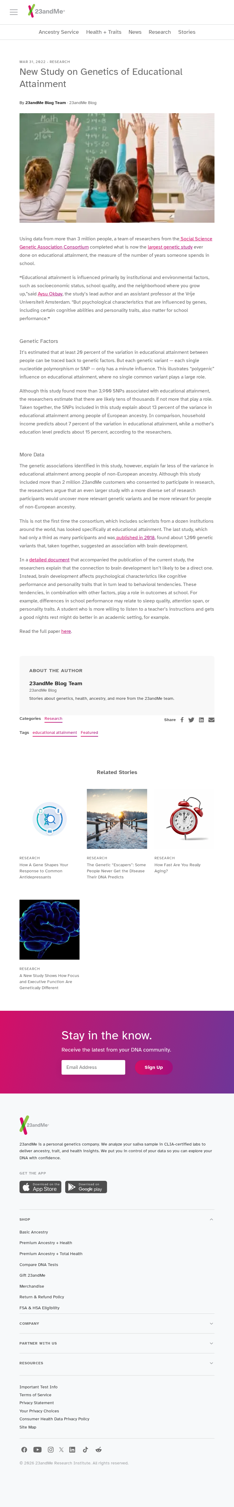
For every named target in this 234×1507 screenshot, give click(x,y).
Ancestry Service (59, 32)
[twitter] (191, 720)
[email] (211, 720)
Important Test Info (39, 1387)
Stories (186, 32)
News (135, 32)
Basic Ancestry (34, 1232)
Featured (89, 732)
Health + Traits (103, 32)
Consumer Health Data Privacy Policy (54, 1419)
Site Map (28, 1427)
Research (160, 32)
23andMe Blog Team (45, 102)
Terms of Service (35, 1394)
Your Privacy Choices (39, 1411)
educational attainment (55, 732)
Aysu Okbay (50, 294)
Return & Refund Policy (42, 1296)
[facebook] (182, 719)
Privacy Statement (37, 1402)
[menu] (16, 12)
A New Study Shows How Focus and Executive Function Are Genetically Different (49, 981)
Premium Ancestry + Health (46, 1242)
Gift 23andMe (32, 1275)
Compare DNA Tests (39, 1264)
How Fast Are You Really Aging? (177, 868)
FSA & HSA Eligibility (39, 1307)
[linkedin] (201, 720)
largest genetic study (170, 247)
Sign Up (154, 1067)
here (66, 631)
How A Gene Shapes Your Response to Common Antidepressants (44, 871)
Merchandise (32, 1286)
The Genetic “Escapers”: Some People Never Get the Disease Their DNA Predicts (116, 871)
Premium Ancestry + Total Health (51, 1253)
